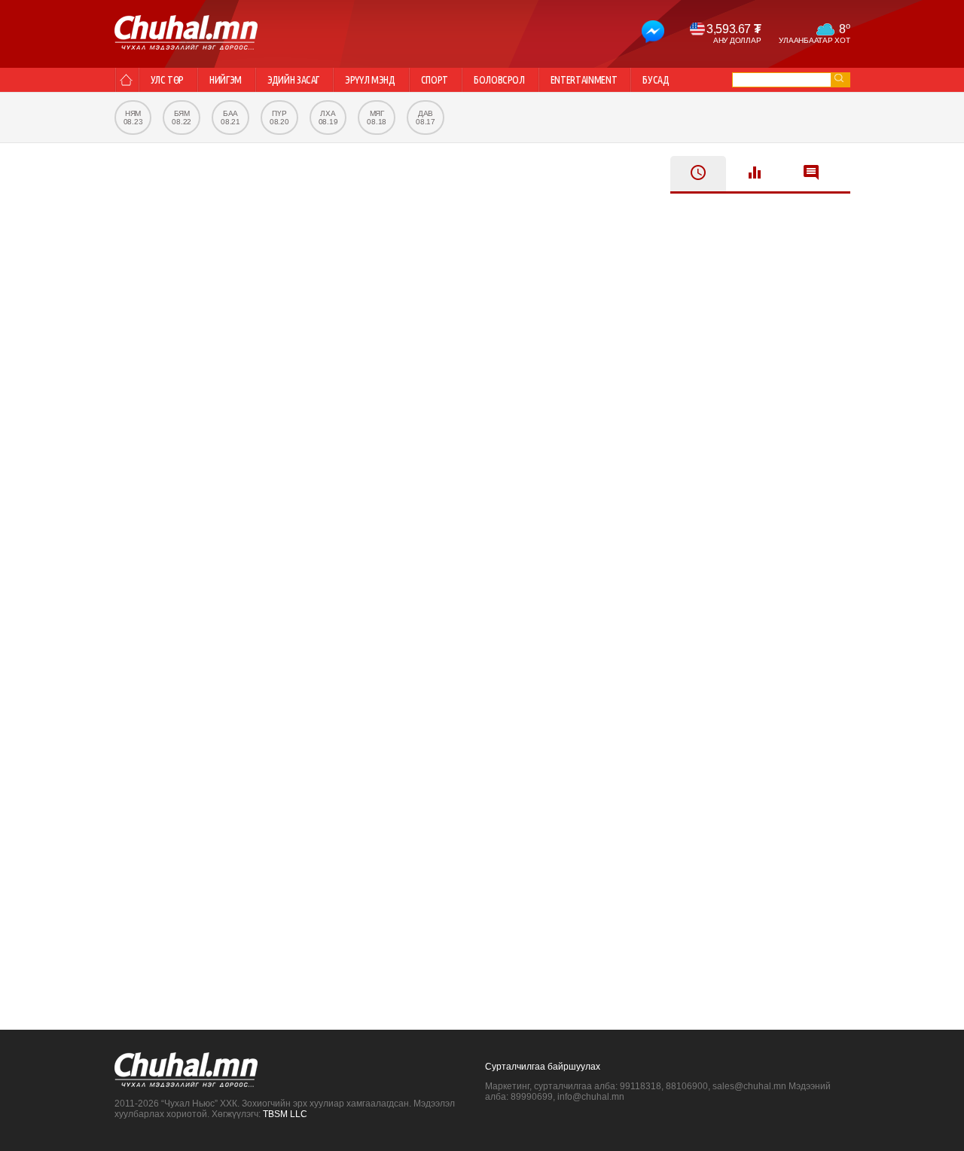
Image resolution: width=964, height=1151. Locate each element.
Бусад (655, 80)
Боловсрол (499, 80)
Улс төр (168, 80)
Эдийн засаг (293, 80)
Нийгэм (225, 80)
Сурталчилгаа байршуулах (542, 1066)
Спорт (434, 80)
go (839, 78)
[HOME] (126, 80)
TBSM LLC (285, 1114)
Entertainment (584, 80)
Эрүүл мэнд (370, 80)
